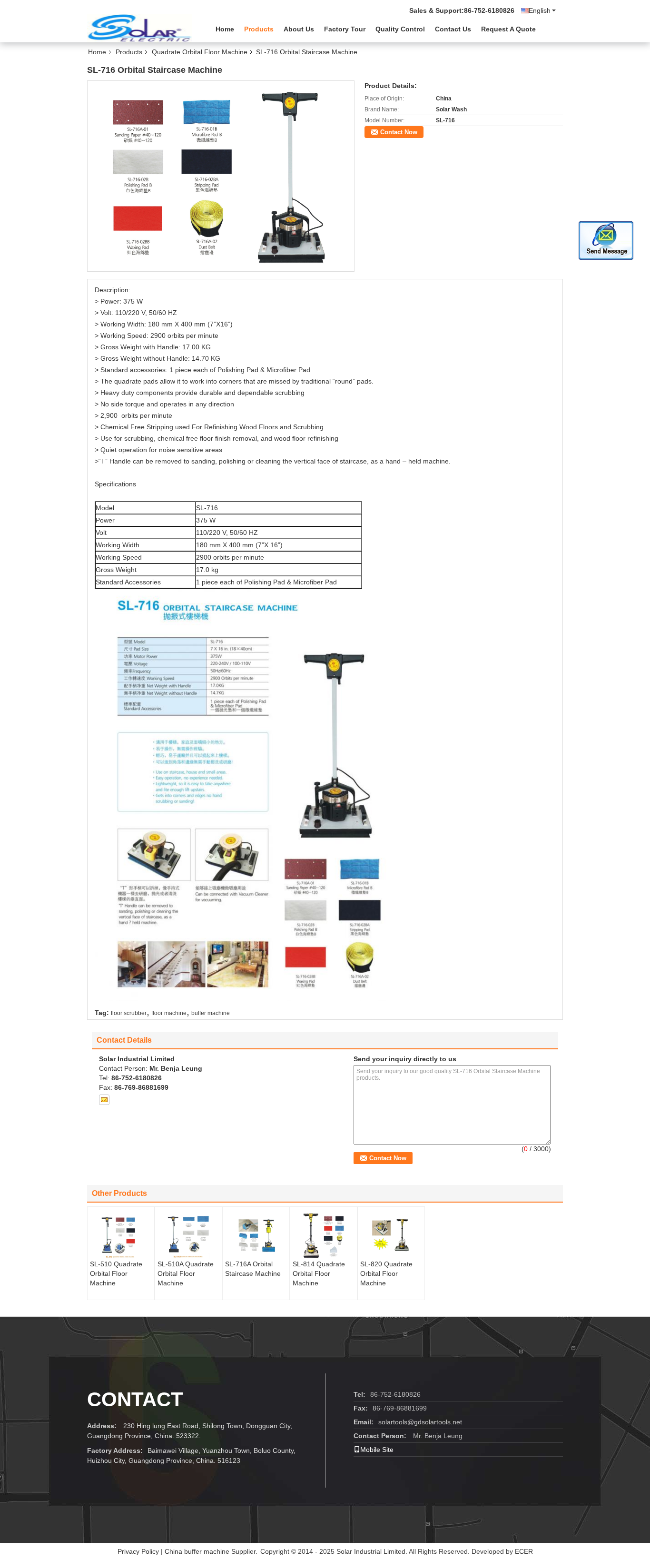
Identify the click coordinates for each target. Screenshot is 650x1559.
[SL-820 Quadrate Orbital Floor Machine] (391, 1235)
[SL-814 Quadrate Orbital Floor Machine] (323, 1235)
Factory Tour (344, 29)
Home (225, 29)
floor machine (169, 1013)
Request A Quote (508, 29)
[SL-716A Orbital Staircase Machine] (256, 1235)
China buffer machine (197, 1551)
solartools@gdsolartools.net (420, 1422)
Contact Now (398, 132)
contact (135, 1399)
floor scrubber (129, 1013)
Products (259, 29)
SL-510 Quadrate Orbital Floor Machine (116, 1273)
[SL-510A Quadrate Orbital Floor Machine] (188, 1235)
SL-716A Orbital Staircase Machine (253, 1268)
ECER (524, 1551)
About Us (299, 29)
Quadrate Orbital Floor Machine (199, 52)
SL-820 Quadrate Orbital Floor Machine (386, 1273)
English (540, 10)
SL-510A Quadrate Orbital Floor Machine (186, 1273)
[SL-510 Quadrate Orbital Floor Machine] (121, 1235)
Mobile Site (377, 1449)
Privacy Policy (138, 1551)
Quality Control (400, 29)
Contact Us (453, 29)
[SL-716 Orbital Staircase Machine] (221, 175)
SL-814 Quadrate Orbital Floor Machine (319, 1273)
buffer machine (210, 1013)
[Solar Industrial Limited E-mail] (104, 1100)
